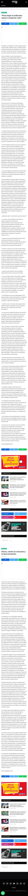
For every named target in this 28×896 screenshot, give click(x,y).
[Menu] (2, 2)
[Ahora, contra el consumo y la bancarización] (14, 571)
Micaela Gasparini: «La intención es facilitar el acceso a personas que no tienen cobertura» (18, 502)
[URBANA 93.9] (14, 2)
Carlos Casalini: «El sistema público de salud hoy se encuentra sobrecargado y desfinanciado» (18, 478)
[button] (3, 893)
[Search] (26, 2)
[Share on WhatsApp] (22, 23)
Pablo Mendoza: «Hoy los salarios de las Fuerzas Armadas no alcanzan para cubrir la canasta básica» (18, 486)
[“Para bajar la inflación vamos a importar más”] (14, 35)
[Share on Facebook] (5, 23)
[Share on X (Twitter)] (14, 23)
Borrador (4, 12)
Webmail (3, 5)
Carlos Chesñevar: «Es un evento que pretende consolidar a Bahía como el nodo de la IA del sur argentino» (18, 494)
